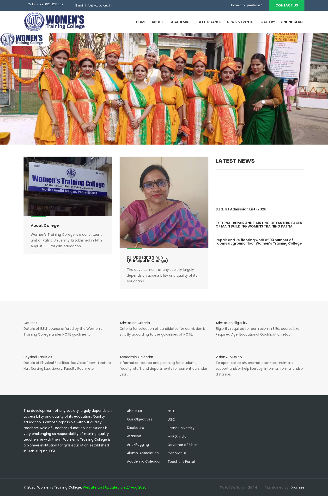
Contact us (177, 453)
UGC (171, 419)
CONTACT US (286, 5)
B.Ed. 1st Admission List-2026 (242, 204)
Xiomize (297, 487)
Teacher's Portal (181, 461)
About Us (134, 410)
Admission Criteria (135, 322)
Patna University (181, 428)
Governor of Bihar (182, 444)
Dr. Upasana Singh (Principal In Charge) (147, 258)
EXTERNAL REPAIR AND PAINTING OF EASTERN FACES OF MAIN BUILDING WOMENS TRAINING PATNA (259, 220)
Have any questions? (246, 5)
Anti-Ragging (138, 444)
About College (45, 225)
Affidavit (134, 436)
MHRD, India (177, 436)
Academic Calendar (136, 357)
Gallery (268, 21)
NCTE (172, 411)
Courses (30, 322)
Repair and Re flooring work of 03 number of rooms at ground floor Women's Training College (259, 237)
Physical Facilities (38, 357)
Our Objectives (139, 419)
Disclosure (135, 427)
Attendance (210, 21)
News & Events (240, 21)
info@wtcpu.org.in (98, 5)
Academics (181, 21)
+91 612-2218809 (51, 4)
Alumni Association (143, 453)
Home (141, 21)
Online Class (292, 21)
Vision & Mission (229, 357)
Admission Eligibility (231, 322)
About (158, 21)
